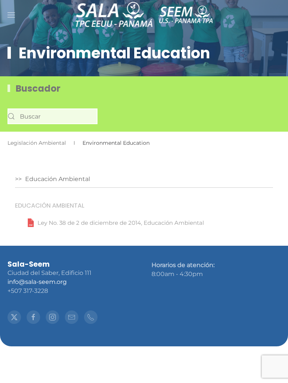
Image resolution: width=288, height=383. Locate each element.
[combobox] (53, 116)
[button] (11, 15)
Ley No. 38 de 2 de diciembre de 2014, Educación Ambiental (121, 223)
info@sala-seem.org (37, 281)
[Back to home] (114, 15)
